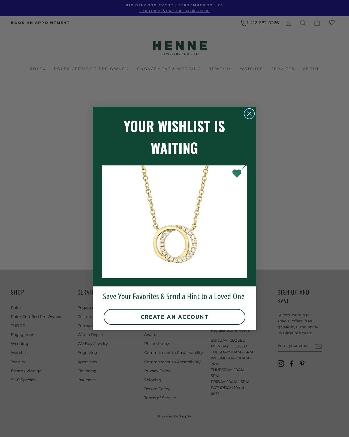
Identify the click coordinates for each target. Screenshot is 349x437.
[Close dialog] (249, 113)
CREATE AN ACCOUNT (175, 317)
